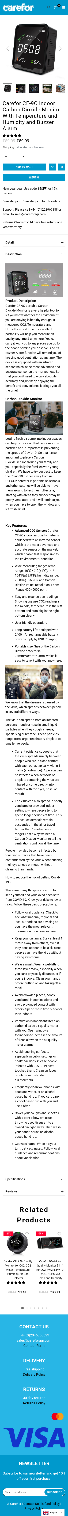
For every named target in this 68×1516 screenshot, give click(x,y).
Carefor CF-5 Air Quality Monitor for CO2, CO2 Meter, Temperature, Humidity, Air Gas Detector (17, 1270)
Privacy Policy (34, 1508)
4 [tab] (34, 1308)
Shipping (8, 147)
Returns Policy (34, 1403)
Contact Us (31, 1504)
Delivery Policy (34, 1374)
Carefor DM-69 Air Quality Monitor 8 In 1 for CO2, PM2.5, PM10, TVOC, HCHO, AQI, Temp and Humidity (50, 1270)
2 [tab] (27, 1308)
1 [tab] (22, 1308)
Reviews (11, 1191)
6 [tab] (42, 1308)
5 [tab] (38, 1308)
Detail (9, 242)
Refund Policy (50, 1504)
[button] (12, 135)
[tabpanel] (18, 1261)
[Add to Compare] (61, 167)
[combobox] (53, 1512)
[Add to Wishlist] (52, 167)
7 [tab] (46, 1308)
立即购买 (34, 177)
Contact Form (34, 1346)
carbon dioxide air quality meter (36, 1026)
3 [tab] (30, 1308)
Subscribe (54, 1492)
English (53, 1512)
